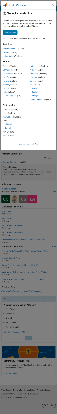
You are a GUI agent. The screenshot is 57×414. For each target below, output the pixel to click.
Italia (5, 92)
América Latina (9, 49)
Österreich (34, 73)
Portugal (33, 77)
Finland (6, 81)
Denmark (6, 70)
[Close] (53, 5)
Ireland (6, 88)
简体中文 (9, 124)
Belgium (6, 66)
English (35, 92)
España (6, 77)
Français (35, 96)
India (5, 113)
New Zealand (8, 117)
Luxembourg (8, 96)
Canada (6, 52)
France (6, 85)
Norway (33, 70)
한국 (5, 135)
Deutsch (35, 88)
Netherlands (35, 66)
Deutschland (8, 73)
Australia (6, 109)
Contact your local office (28, 144)
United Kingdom (36, 99)
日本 (5, 132)
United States (8, 56)
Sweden (33, 81)
